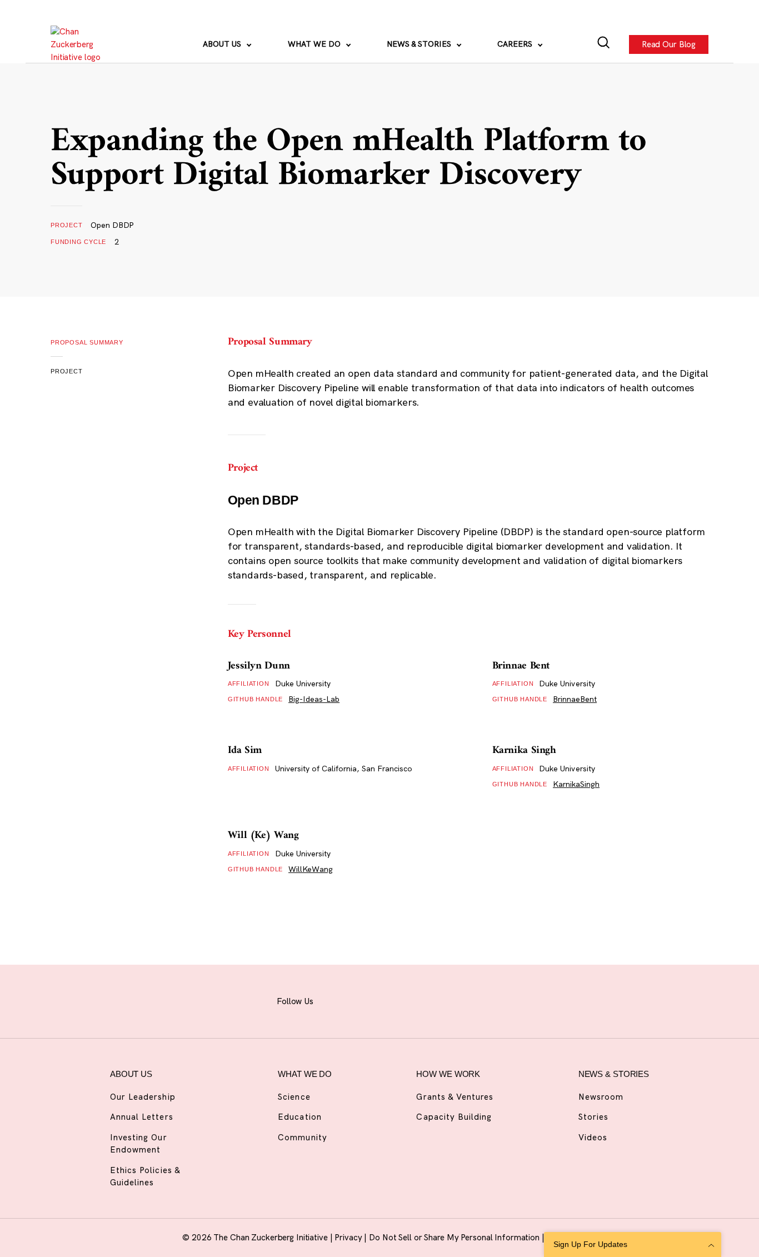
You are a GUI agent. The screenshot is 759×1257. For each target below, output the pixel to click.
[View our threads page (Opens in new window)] (390, 999)
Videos (592, 1137)
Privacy (349, 1237)
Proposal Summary (87, 342)
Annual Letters (141, 1116)
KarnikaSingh (576, 784)
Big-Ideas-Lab (313, 699)
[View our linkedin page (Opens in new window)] (417, 999)
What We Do (315, 44)
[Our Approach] (82, 44)
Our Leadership (143, 1096)
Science (294, 1096)
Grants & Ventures (454, 1096)
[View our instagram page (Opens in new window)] (362, 999)
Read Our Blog (669, 43)
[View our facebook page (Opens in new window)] (335, 999)
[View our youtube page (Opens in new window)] (472, 999)
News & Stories (420, 44)
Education (299, 1116)
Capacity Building (454, 1116)
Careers (516, 44)
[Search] (603, 44)
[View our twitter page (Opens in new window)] (445, 999)
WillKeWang (310, 869)
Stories (593, 1116)
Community (302, 1137)
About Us (223, 44)
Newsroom (600, 1096)
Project (67, 371)
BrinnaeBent (575, 699)
